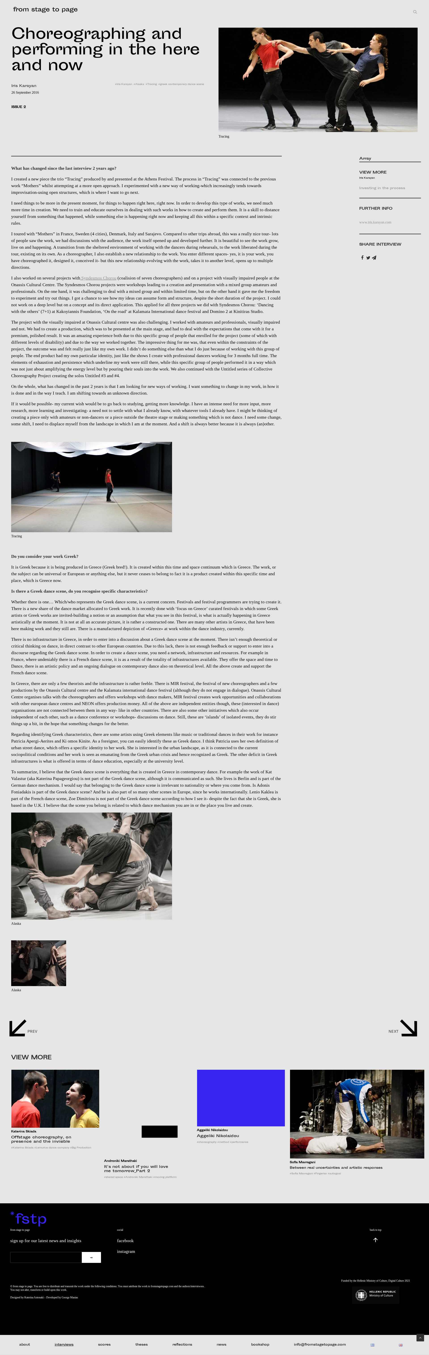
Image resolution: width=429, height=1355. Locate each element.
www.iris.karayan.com (375, 222)
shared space (113, 1177)
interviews (64, 1344)
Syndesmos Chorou (98, 277)
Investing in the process (382, 188)
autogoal (334, 1174)
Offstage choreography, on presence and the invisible (41, 1140)
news (221, 1344)
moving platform (165, 1177)
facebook (125, 1240)
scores (104, 1344)
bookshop (260, 1344)
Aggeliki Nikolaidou (218, 1136)
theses (141, 1344)
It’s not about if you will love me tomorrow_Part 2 (136, 1169)
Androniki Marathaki (138, 1177)
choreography (207, 1142)
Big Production (80, 1148)
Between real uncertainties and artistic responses (336, 1168)
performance (239, 1142)
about (24, 1344)
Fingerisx (320, 1174)
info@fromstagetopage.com (320, 1344)
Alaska (139, 84)
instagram (126, 1251)
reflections (182, 1344)
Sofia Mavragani (301, 1174)
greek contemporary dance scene (182, 84)
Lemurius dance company (51, 1148)
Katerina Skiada (22, 1148)
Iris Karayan (124, 84)
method (223, 1142)
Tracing (152, 84)
